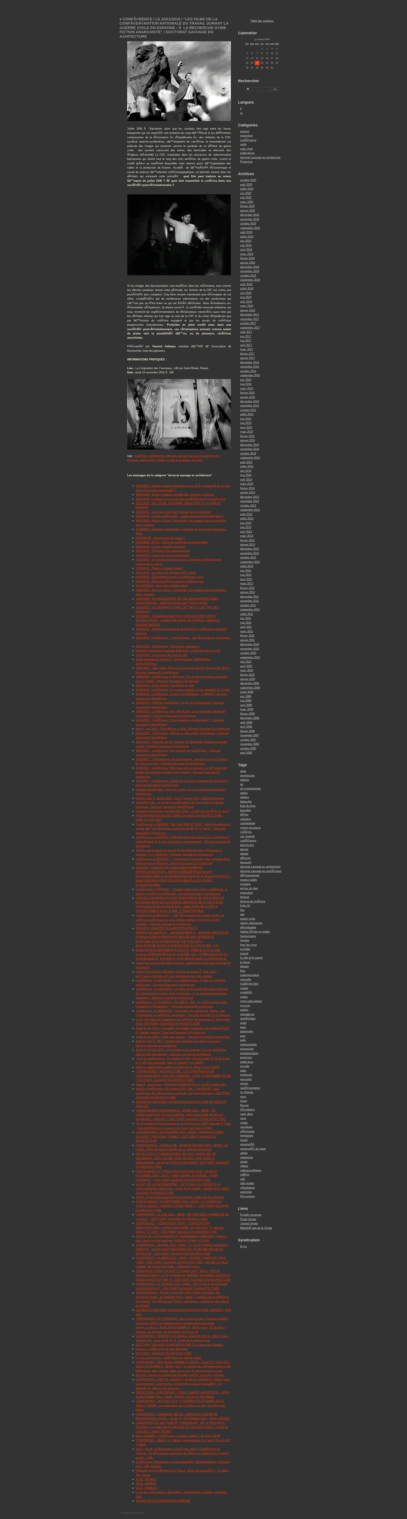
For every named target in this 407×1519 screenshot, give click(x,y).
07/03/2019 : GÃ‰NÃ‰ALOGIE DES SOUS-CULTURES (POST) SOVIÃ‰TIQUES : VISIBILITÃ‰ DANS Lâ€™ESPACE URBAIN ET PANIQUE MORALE (178, 620)
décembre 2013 (249, 496)
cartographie (247, 823)
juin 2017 (245, 336)
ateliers (244, 797)
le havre (245, 962)
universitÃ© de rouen (253, 1148)
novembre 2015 (249, 405)
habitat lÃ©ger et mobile (255, 931)
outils (243, 144)
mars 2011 (246, 631)
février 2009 (247, 713)
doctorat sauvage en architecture (198, 455)
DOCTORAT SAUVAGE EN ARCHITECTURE (164, 1353)
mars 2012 (246, 583)
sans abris (246, 1114)
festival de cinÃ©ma (252, 901)
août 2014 (246, 462)
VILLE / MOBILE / (147, 1488)
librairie (244, 966)
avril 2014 (246, 479)
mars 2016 (246, 388)
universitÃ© (247, 1144)
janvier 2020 (247, 210)
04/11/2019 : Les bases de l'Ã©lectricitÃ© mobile (166, 572)
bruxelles (245, 810)
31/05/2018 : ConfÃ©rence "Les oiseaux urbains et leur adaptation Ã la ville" (183, 689)
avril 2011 (246, 627)
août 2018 (246, 284)
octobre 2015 (248, 410)
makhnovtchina (249, 975)
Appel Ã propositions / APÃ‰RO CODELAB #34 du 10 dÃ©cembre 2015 (181, 1084)
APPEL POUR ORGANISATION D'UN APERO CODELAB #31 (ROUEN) (180, 1197)
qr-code (244, 1066)
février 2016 (247, 392)
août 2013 (246, 514)
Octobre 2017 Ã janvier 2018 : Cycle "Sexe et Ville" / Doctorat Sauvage (180, 798)
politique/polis (248, 1044)
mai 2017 (245, 340)
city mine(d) (247, 836)
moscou (245, 1005)
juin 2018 (245, 293)
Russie (244, 1105)
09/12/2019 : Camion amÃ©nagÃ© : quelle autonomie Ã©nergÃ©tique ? (180, 516)
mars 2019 (246, 254)
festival (244, 897)
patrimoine (246, 1031)
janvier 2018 (247, 310)
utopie (244, 1161)
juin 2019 (245, 240)
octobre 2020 (248, 180)
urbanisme (246, 1157)
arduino (244, 779)
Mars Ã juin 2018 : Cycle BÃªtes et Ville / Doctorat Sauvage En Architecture (183, 728)
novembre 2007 (249, 735)
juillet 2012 (246, 566)
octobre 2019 (248, 223)
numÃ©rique (247, 1018)
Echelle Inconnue (250, 1214)
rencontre (196, 460)
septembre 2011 (250, 609)
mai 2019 (245, 245)
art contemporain (250, 788)
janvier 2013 (247, 544)
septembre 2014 (250, 457)
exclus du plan (249, 888)
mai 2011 (245, 622)
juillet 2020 (246, 188)
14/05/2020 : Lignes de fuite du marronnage (162, 555)
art (241, 784)
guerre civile (147, 460)
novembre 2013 (249, 501)
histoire (160, 460)
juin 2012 (245, 570)
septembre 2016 (250, 375)
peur (242, 1035)
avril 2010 (246, 666)
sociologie (246, 1127)
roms (243, 1096)
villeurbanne (247, 1187)
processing (247, 1048)
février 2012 (247, 588)
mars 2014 (246, 483)
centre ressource (250, 827)
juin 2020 (245, 193)
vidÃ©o (244, 1174)
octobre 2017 (248, 323)
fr (241, 108)
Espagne (132, 460)
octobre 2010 (248, 653)
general (244, 131)
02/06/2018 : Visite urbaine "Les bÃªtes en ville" (165, 685)
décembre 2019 (249, 214)
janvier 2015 (247, 440)
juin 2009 (245, 696)
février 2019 (247, 258)
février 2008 (247, 731)
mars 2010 (246, 670)
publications (247, 153)
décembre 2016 (249, 362)
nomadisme (247, 1014)
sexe (243, 1118)
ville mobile (247, 1183)
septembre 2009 (250, 687)
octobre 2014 (248, 453)
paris (243, 1027)
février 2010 (247, 674)
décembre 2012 (249, 548)
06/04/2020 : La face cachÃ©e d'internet (160, 546)
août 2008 (246, 722)
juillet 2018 (246, 288)
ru (241, 113)
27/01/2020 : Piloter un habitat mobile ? (160, 568)
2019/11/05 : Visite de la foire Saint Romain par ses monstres (173, 512)
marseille (245, 979)
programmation (249, 1053)
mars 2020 (246, 202)
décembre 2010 (249, 644)
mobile (244, 988)
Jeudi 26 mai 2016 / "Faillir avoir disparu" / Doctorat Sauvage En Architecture (183, 1037)
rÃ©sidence (247, 1109)
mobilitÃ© (246, 992)
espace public (248, 879)
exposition (246, 135)
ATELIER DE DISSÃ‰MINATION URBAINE (163, 1500)
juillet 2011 (246, 614)
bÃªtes (244, 814)
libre (242, 970)
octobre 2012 (248, 557)
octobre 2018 (248, 275)
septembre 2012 (250, 562)
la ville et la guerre (178, 460)
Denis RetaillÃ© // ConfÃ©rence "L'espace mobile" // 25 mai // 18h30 (178, 1435)
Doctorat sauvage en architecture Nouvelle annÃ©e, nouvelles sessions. (180, 1375)
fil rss (243, 1246)
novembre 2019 (249, 219)
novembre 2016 (249, 366)
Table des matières (262, 20)
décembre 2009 (249, 683)
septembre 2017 (250, 327)
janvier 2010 (247, 679)
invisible (245, 949)
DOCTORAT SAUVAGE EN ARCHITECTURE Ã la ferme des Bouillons (179, 1344)
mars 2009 (246, 709)
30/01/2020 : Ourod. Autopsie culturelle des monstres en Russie (175, 494)
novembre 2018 (249, 271)
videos (244, 1165)
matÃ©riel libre (249, 983)
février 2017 (247, 353)
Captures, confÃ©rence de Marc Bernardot (162, 1349)
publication (246, 1061)
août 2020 (246, 184)
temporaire (246, 1135)
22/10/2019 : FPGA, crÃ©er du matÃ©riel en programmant (172, 542)
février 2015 (247, 436)
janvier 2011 (247, 640)
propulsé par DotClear (132, 1512)
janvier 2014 (247, 492)
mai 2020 (245, 197)
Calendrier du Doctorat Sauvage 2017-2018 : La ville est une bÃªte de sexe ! (182, 811)
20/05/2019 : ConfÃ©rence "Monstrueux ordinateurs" (168, 646)
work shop (246, 148)
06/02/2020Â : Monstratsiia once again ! (160, 538)
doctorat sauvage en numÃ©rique (260, 871)
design (244, 849)
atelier (244, 793)
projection (246, 1057)
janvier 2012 (247, 592)
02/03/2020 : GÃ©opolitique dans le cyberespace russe (170, 577)
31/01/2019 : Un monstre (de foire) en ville (161, 655)
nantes (244, 1009)
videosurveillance (250, 1170)
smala (244, 1122)
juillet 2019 (246, 236)
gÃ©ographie (248, 927)
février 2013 (247, 540)
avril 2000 (246, 752)
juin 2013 (245, 523)
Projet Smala (248, 1219)
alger (243, 771)
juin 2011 (245, 618)
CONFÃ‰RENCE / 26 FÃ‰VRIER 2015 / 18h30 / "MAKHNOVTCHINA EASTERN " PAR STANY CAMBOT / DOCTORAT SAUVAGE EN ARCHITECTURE (179, 1136)
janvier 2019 (247, 262)
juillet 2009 (246, 692)
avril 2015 (246, 427)
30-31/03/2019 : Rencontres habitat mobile (162, 585)
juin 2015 (245, 418)
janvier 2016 (247, 397)
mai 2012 (245, 574)
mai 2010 (245, 661)
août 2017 (246, 332)
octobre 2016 (248, 371)
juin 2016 (245, 379)
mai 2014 (245, 475)
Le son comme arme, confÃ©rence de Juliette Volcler (168, 1357)
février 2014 (247, 488)
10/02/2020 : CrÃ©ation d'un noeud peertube (163, 550)
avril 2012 (246, 579)
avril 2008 (246, 726)
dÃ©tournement (249, 875)
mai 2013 (245, 527)
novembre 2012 (249, 553)
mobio (244, 996)
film (242, 910)
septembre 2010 (250, 657)
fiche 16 (245, 905)
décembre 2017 (249, 314)
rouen (243, 1100)
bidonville (246, 801)
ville (242, 1179)
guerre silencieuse (251, 923)
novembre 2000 (249, 744)
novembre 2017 (249, 319)
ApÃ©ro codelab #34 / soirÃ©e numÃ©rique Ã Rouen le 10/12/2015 (177, 1067)
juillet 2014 (246, 466)
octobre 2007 (248, 739)
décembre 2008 (249, 718)
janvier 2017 (247, 358)
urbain (244, 1153)
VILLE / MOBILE (146, 1479)
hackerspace (248, 936)
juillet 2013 (246, 518)
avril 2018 (246, 301)
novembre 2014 (249, 449)
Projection (246, 161)
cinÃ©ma (140, 455)
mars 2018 (246, 305)
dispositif (245, 862)
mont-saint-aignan (251, 1001)
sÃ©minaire (247, 1131)
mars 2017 (246, 349)
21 (257, 63)
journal (244, 953)
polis (243, 1040)
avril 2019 (246, 249)
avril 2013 (246, 531)
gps (242, 914)
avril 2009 (246, 705)
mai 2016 (245, 384)
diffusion (171, 455)
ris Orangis (247, 1092)
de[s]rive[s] (247, 845)
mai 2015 (245, 423)
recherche (246, 1074)
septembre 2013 (250, 509)
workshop (246, 1192)
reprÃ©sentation (250, 1088)
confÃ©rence (156, 455)
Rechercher (248, 81)
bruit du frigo (247, 805)
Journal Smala (249, 1223)
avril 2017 (246, 345)
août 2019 (246, 232)
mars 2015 (246, 431)
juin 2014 (245, 470)
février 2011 (247, 635)
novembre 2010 (249, 648)
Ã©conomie (247, 1196)
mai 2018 (245, 297)
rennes (244, 1083)
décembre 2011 (249, 596)
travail (244, 1140)
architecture (247, 775)
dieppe (244, 853)
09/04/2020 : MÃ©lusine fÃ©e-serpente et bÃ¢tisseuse (169, 581)
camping (245, 819)
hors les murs (248, 944)
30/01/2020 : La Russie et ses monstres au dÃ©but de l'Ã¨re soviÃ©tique (181, 499)
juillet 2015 (246, 414)
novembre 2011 (249, 600)
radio (243, 1070)
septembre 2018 (250, 279)
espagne (245, 884)
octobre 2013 (248, 505)
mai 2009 (245, 700)
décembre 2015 (249, 401)
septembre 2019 (250, 228)
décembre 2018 (249, 267)
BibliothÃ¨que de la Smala (256, 1228)
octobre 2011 (248, 605)
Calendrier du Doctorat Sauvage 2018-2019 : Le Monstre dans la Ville (178, 650)
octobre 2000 (248, 748)
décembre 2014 (249, 444)
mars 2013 (246, 535)
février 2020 (247, 206)
